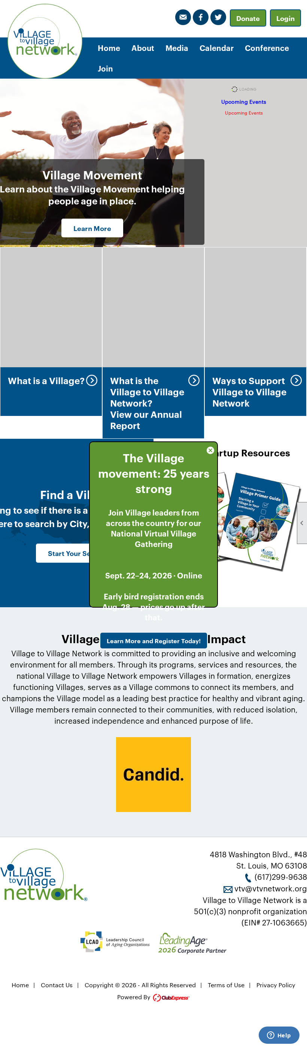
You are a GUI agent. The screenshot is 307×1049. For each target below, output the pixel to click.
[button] (143, 47)
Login (285, 18)
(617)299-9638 (281, 876)
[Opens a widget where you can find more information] (279, 1036)
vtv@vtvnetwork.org (270, 888)
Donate (248, 18)
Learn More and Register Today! (154, 640)
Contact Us (57, 985)
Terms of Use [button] (226, 985)
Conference (267, 47)
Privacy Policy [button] (275, 985)
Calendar (217, 47)
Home (109, 47)
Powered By (134, 997)
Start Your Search (77, 553)
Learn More (92, 228)
